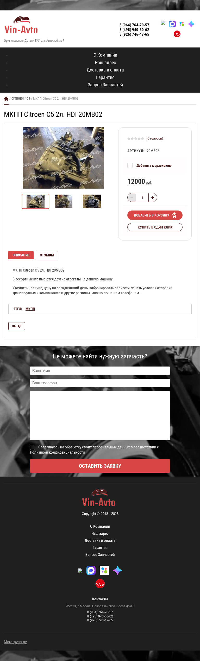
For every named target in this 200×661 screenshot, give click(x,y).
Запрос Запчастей (105, 84)
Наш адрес (105, 62)
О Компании (105, 55)
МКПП (30, 309)
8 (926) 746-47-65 (134, 34)
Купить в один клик (155, 227)
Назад (16, 326)
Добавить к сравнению (154, 165)
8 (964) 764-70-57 (134, 25)
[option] (63, 158)
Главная (6, 99)
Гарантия (105, 77)
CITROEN (17, 98)
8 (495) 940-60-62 (134, 29)
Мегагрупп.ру (15, 642)
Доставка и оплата (105, 70)
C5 (28, 98)
